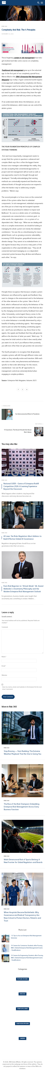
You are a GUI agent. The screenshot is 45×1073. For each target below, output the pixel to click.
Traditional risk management (12, 70)
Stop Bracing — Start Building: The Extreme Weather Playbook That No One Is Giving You (22, 752)
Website (4, 675)
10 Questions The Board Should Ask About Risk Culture (17, 431)
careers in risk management (24, 58)
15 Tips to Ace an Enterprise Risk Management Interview (26, 937)
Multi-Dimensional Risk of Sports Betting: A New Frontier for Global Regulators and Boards (23, 861)
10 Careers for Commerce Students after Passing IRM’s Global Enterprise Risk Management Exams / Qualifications (27, 948)
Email (4, 666)
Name (4, 657)
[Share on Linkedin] (27, 390)
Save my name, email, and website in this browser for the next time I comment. (22, 688)
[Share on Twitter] (22, 390)
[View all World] (22, 980)
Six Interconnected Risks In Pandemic (27, 414)
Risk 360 (4, 26)
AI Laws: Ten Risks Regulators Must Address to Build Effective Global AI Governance (22, 537)
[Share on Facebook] (18, 390)
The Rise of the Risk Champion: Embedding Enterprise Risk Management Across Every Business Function (21, 807)
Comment (5, 627)
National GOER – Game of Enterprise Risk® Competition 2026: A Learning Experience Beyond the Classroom (21, 486)
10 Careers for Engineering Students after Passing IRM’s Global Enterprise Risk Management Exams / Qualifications (27, 958)
